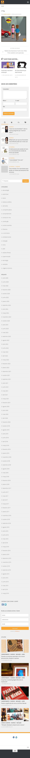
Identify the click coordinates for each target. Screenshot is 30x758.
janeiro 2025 (6, 301)
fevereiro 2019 (6, 449)
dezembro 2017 (7, 488)
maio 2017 (5, 496)
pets (4, 249)
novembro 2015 (7, 562)
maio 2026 (5, 286)
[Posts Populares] (11, 122)
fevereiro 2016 (6, 550)
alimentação (6, 190)
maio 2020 (5, 414)
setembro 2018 (7, 465)
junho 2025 (6, 297)
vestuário (5, 264)
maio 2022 (5, 352)
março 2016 (6, 546)
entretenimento (7, 237)
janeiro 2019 (6, 453)
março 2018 (6, 476)
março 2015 (6, 593)
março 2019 (6, 445)
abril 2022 (5, 356)
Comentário (6, 89)
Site (4, 106)
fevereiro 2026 (6, 289)
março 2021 (6, 398)
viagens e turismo (7, 268)
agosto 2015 (6, 574)
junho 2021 (6, 387)
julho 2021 (5, 383)
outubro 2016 (6, 519)
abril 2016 (5, 543)
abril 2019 (5, 441)
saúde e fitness (7, 252)
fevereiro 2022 (6, 363)
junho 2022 (6, 348)
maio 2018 (5, 472)
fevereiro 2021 (6, 402)
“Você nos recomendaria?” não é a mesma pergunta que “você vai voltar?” (18, 130)
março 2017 (6, 504)
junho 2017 (6, 492)
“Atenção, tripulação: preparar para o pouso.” (13, 725)
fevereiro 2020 (6, 422)
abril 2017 (5, 500)
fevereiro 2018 (6, 480)
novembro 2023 (7, 317)
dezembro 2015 (7, 558)
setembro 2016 (7, 523)
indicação (5, 241)
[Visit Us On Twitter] (5, 605)
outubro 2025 (6, 293)
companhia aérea (7, 210)
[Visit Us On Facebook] (2, 605)
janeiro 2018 (6, 484)
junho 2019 (6, 437)
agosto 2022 (6, 340)
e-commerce (6, 233)
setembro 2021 (7, 379)
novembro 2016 (7, 515)
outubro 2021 (6, 375)
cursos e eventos (7, 225)
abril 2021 (5, 395)
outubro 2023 (6, 321)
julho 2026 (5, 278)
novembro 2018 (7, 457)
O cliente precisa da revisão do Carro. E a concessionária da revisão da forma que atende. (18, 150)
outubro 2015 (6, 566)
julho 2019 (5, 434)
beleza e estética (7, 202)
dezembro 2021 (7, 371)
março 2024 (6, 313)
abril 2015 (5, 589)
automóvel (12, 147)
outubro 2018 (6, 461)
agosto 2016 (6, 527)
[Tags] (25, 122)
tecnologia (5, 260)
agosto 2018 (6, 469)
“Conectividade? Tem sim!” (16, 160)
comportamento (7, 213)
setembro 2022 (7, 336)
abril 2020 (5, 418)
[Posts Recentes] (4, 122)
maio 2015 (5, 585)
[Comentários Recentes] (18, 122)
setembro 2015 (7, 570)
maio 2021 (5, 391)
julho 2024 (5, 309)
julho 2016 (5, 531)
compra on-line (7, 217)
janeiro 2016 (6, 554)
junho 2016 (6, 535)
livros (4, 245)
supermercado (6, 256)
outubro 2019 (6, 426)
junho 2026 (6, 282)
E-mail (18, 100)
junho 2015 (6, 581)
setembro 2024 (7, 305)
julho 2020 (5, 410)
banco (4, 198)
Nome (5, 100)
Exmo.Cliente (7, 14)
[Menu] (28, 2)
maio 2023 (5, 332)
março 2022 (6, 360)
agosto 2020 (6, 406)
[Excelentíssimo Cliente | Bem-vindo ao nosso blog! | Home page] (3, 2)
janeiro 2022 (6, 367)
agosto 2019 (6, 430)
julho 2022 (5, 344)
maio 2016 (5, 539)
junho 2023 (6, 328)
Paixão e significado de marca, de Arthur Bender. (14, 703)
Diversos (11, 126)
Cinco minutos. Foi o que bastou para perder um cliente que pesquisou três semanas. (19, 170)
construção (5, 221)
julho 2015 (5, 578)
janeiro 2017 (6, 511)
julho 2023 (5, 325)
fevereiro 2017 (6, 507)
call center (5, 206)
